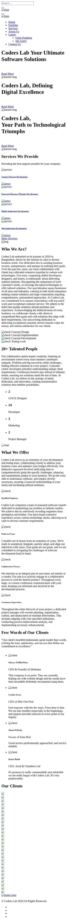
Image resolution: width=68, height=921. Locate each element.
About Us (13, 31)
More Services (9, 238)
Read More (7, 73)
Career (12, 34)
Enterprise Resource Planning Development (19, 194)
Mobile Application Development (15, 211)
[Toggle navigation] (2, 13)
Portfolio (13, 25)
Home (11, 22)
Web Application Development (14, 228)
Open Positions (23, 37)
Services (13, 28)
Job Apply (21, 40)
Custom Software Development (14, 177)
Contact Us (14, 44)
